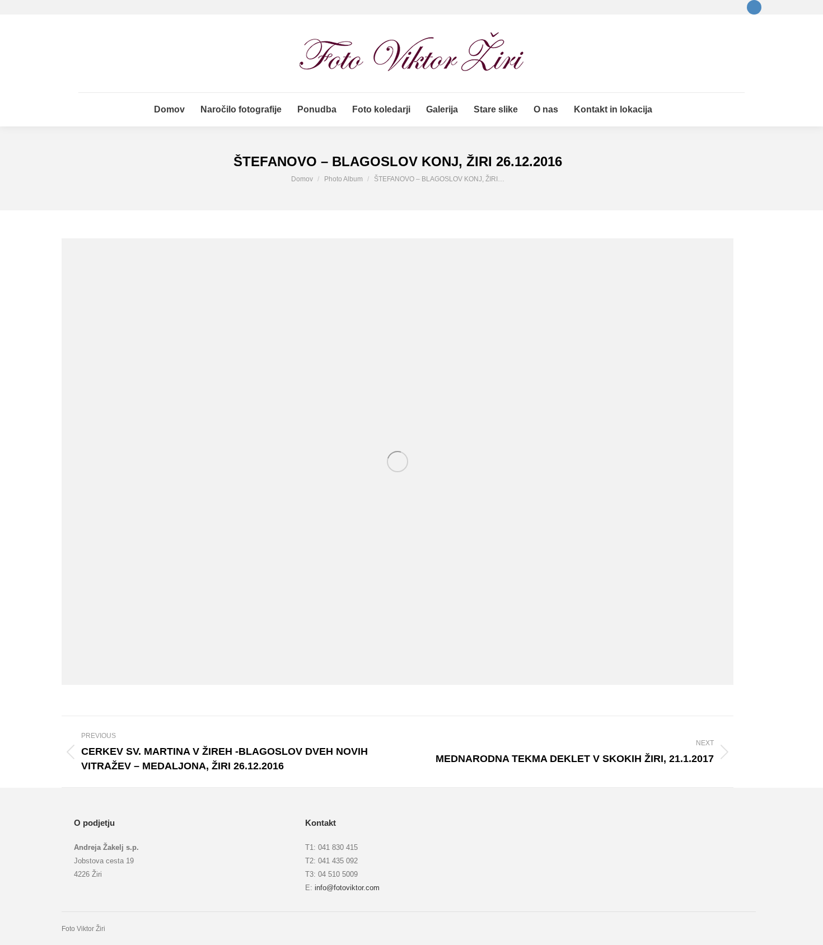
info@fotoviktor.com (347, 887)
